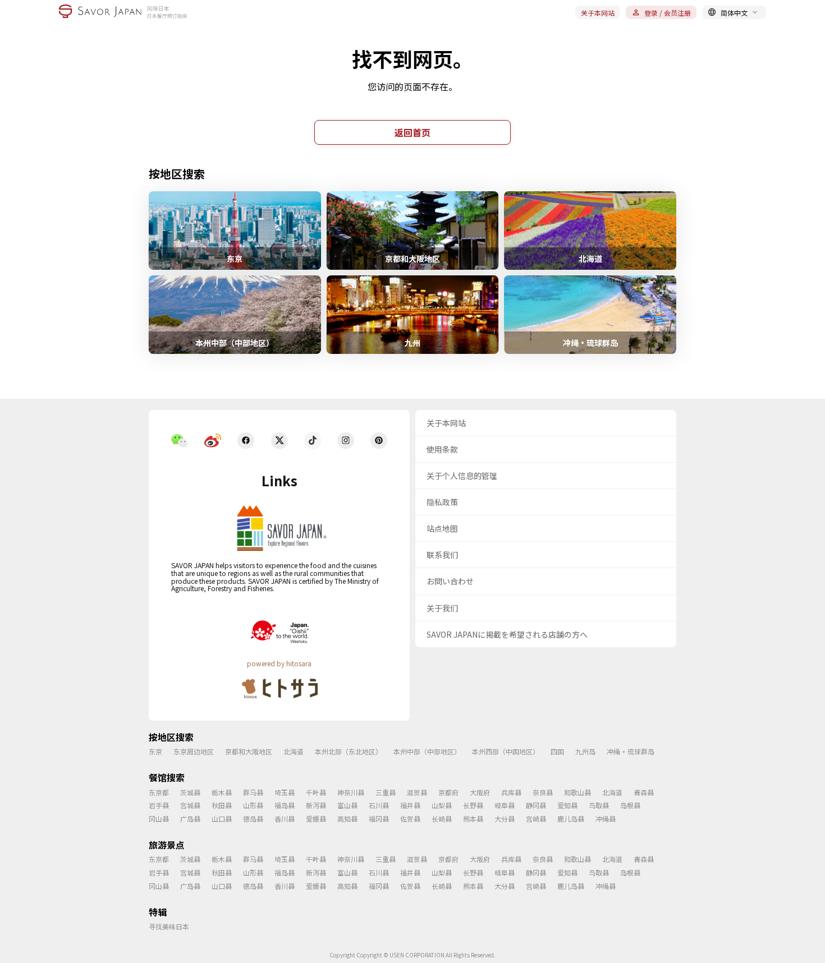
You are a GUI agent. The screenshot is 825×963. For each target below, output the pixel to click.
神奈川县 (350, 792)
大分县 (504, 818)
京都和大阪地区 (248, 751)
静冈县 (536, 805)
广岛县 (190, 818)
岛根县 (630, 805)
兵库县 (511, 792)
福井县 (410, 805)
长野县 (473, 805)
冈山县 (159, 818)
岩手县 (159, 805)
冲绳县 (605, 818)
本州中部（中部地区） (427, 751)
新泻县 (316, 805)
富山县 (347, 805)
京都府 (448, 792)
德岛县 (253, 818)
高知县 (347, 818)
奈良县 (543, 792)
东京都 (159, 792)
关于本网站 (598, 12)
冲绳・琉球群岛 (630, 751)
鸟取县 (599, 805)
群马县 (253, 792)
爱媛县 (316, 818)
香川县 (284, 818)
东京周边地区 (193, 751)
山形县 (253, 805)
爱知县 (567, 805)
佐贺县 (410, 818)
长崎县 (442, 818)
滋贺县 (417, 792)
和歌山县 (577, 792)
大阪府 (480, 792)
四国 (557, 751)
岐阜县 (504, 805)
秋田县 (222, 805)
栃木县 (222, 792)
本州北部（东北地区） (348, 751)
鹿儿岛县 (570, 818)
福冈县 (379, 818)
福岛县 (284, 805)
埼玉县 (284, 792)
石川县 (379, 805)
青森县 (644, 792)
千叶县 (316, 792)
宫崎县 (536, 818)
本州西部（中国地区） (505, 751)
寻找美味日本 (169, 926)
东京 (155, 751)
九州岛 (585, 751)
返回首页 (412, 132)
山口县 (222, 818)
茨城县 (190, 792)
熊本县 (473, 818)
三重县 (385, 792)
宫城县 (190, 805)
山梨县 (442, 805)
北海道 (293, 751)
